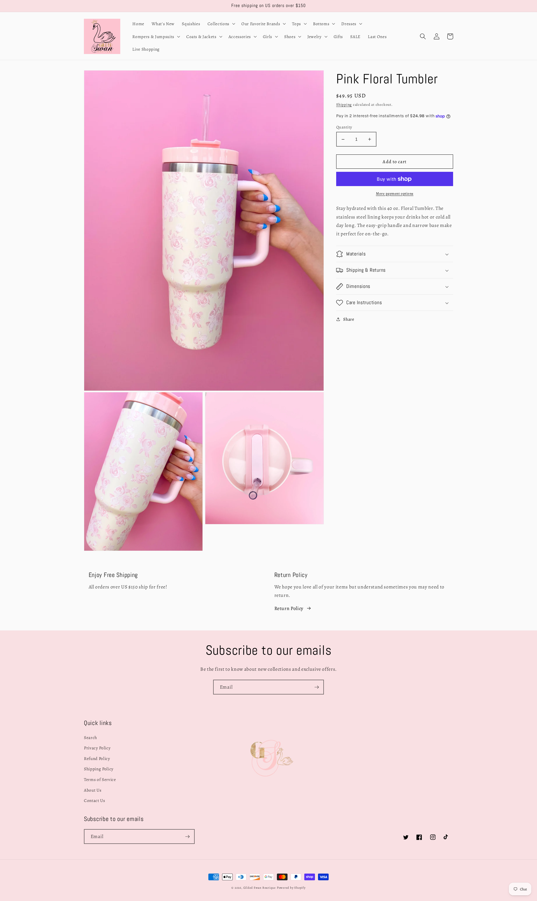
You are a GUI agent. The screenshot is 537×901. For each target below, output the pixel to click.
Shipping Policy (99, 769)
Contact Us (94, 800)
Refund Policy (97, 758)
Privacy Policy (97, 748)
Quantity (344, 127)
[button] (221, 23)
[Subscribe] (316, 687)
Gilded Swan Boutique (259, 888)
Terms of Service (100, 779)
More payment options (394, 193)
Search (90, 737)
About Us (92, 790)
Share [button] (348, 319)
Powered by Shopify (291, 888)
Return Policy (289, 608)
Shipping (344, 104)
